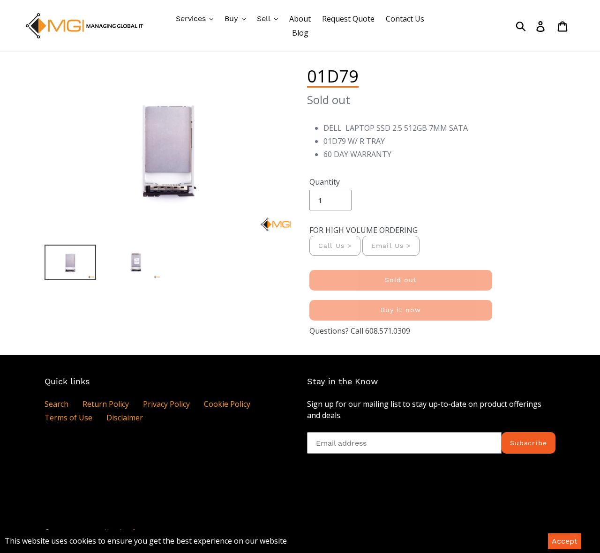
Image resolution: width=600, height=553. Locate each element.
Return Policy (105, 404)
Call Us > (335, 245)
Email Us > (391, 245)
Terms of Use (68, 417)
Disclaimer (124, 417)
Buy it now (401, 310)
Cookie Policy (227, 404)
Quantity (324, 182)
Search (56, 404)
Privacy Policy (166, 404)
